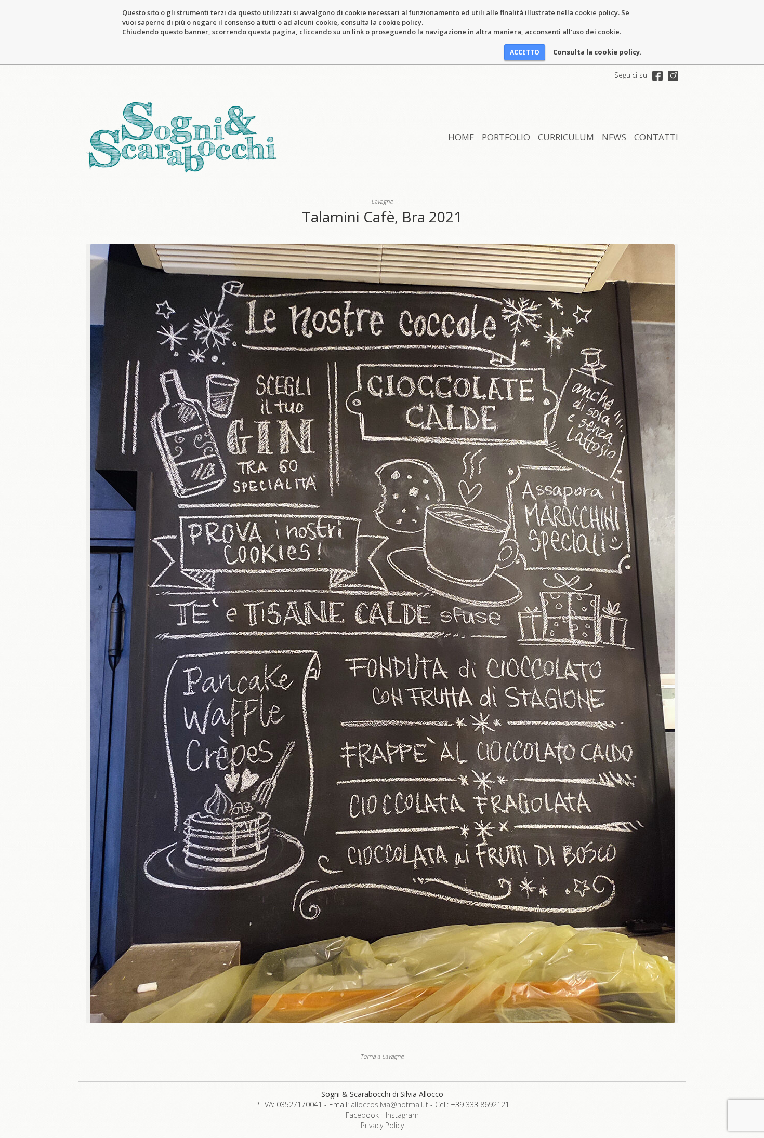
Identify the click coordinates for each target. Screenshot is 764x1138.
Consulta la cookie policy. (597, 52)
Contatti (656, 137)
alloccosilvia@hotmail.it (389, 1104)
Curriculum (566, 137)
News (614, 137)
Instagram (402, 1115)
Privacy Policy (382, 1125)
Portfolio (506, 137)
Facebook (362, 1115)
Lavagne (382, 201)
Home (461, 137)
